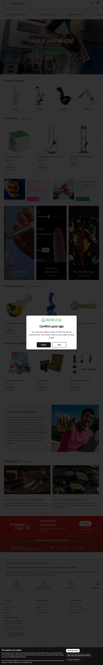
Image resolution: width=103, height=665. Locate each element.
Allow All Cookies (72, 650)
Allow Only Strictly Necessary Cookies (78, 655)
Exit (59, 345)
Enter (43, 345)
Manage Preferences (73, 659)
